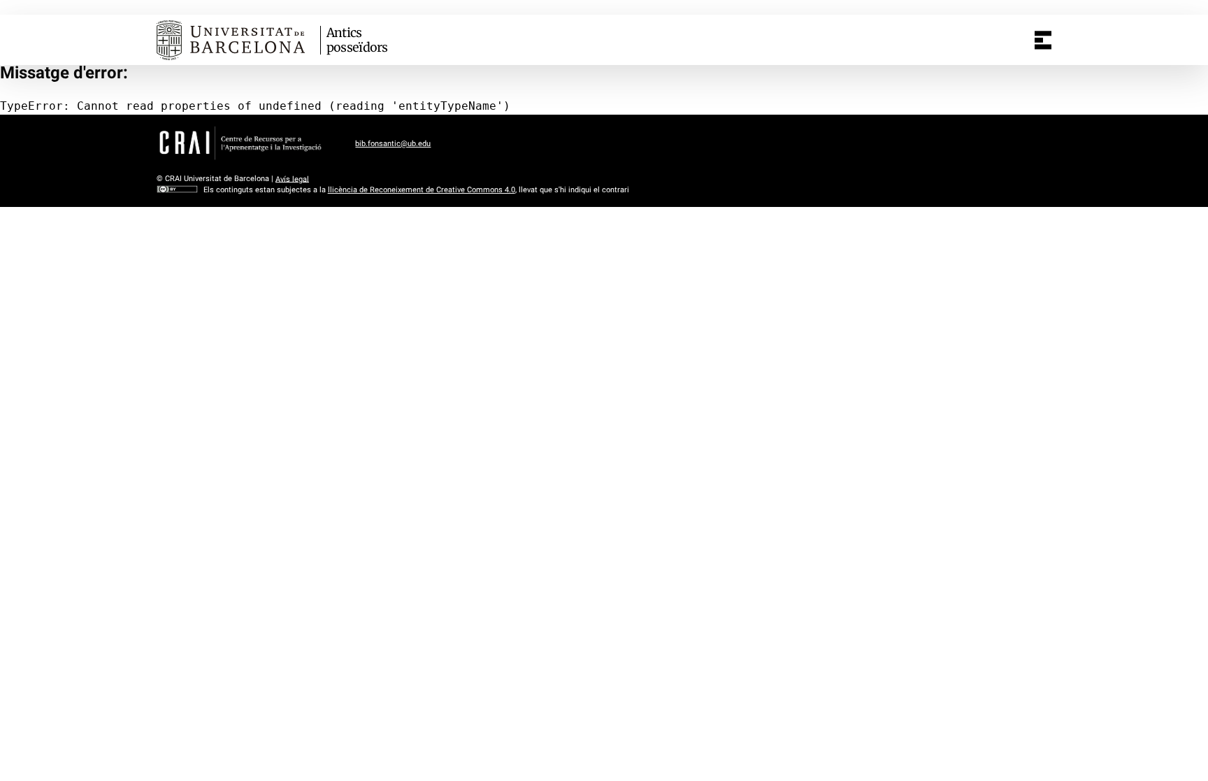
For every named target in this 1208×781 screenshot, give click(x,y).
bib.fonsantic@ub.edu (393, 143)
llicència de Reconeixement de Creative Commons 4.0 (421, 189)
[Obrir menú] (1043, 40)
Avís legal (292, 178)
